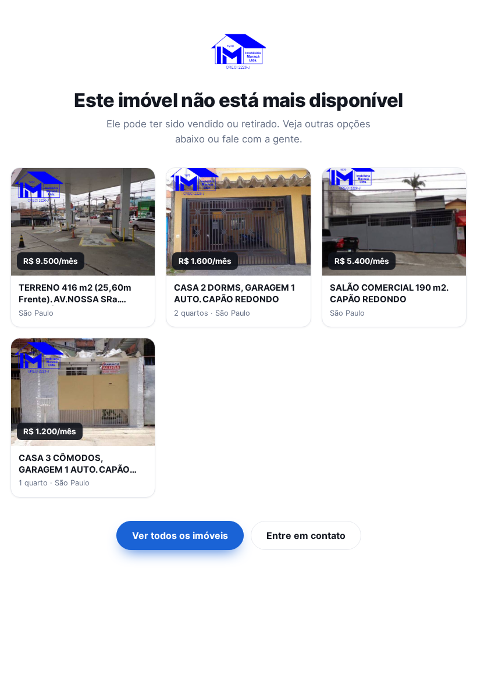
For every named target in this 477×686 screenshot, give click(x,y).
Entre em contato (306, 535)
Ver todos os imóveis (180, 535)
